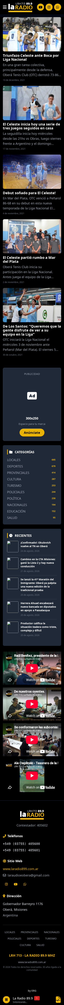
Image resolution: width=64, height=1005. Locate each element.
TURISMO (14, 485)
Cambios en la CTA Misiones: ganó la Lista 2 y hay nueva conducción (38, 562)
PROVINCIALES (18, 473)
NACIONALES (17, 505)
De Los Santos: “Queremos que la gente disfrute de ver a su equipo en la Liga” (32, 330)
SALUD (12, 518)
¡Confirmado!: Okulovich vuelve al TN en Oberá (36, 544)
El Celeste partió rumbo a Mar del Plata (29, 259)
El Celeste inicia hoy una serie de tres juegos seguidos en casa (31, 126)
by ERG (32, 990)
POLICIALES (16, 492)
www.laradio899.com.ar (20, 869)
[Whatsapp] (24, 884)
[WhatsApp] (57, 7)
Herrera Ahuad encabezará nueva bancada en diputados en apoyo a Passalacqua (38, 606)
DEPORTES (15, 466)
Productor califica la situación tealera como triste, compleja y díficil (39, 627)
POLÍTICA (14, 498)
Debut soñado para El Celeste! (29, 192)
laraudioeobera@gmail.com (28, 875)
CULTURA (14, 479)
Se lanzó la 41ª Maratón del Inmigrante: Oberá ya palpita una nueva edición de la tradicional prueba (38, 585)
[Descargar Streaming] (58, 999)
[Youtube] (15, 884)
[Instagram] (40, 7)
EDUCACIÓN (16, 511)
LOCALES (13, 460)
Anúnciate (32, 432)
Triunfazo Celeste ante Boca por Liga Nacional (31, 57)
